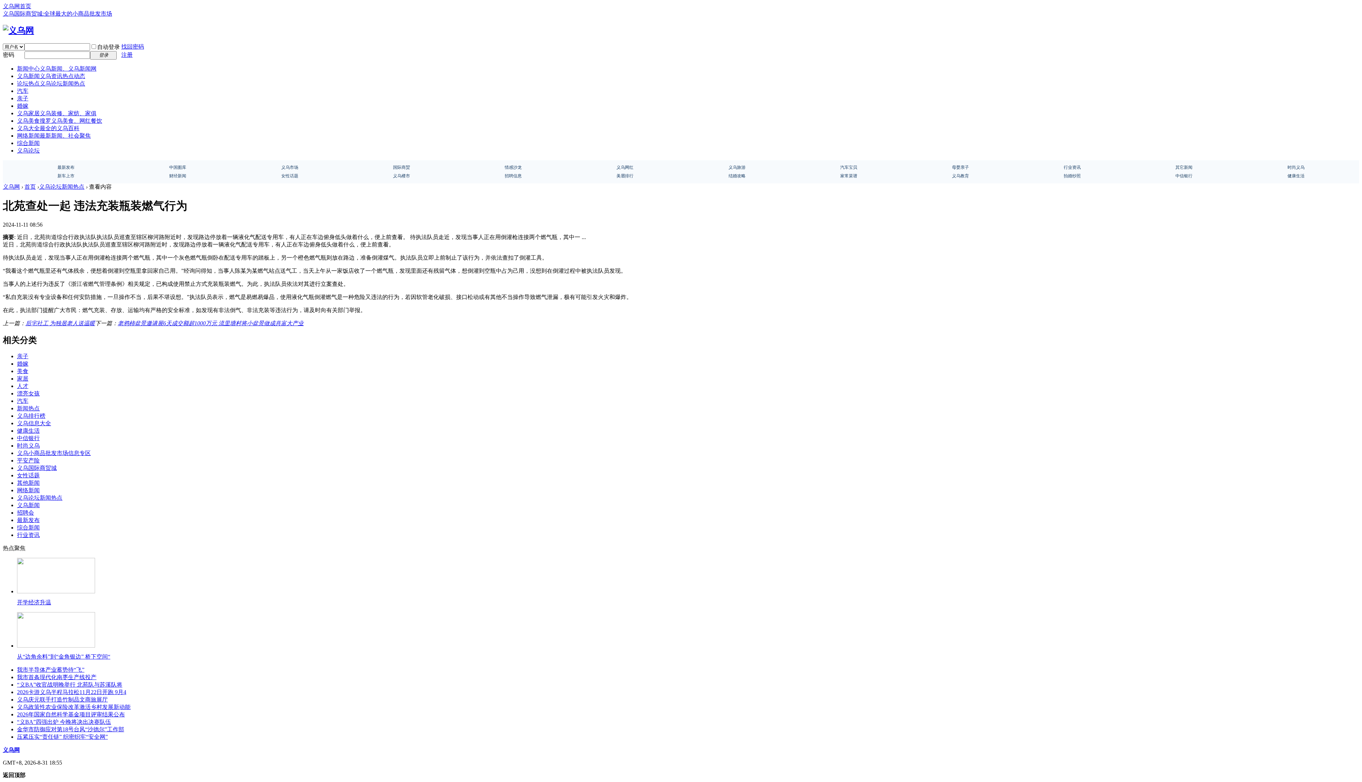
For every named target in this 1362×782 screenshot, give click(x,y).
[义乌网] (18, 30)
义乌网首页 (17, 6)
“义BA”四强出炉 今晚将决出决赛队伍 (64, 722)
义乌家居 (56, 113)
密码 (8, 55)
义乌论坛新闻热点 (61, 187)
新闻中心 (56, 69)
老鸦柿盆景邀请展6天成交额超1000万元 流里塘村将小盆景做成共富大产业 (211, 323)
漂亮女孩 (28, 393)
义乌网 (11, 187)
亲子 (22, 98)
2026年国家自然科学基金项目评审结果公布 (71, 714)
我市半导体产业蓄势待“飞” (50, 670)
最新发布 (28, 520)
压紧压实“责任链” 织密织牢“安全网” (62, 737)
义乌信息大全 (34, 423)
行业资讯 (28, 535)
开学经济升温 (34, 602)
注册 (127, 55)
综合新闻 (28, 143)
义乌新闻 (51, 76)
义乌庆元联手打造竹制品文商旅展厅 (62, 700)
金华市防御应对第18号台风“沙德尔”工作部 (70, 729)
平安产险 (28, 460)
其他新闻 (28, 483)
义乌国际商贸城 (37, 468)
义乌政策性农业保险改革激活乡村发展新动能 (74, 707)
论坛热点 (51, 84)
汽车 (22, 91)
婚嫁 (22, 106)
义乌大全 (48, 128)
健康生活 (28, 431)
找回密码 (132, 47)
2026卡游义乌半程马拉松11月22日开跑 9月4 (71, 692)
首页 (30, 187)
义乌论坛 (28, 151)
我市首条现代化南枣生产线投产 (56, 677)
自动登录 (108, 47)
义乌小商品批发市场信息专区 (54, 453)
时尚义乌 (28, 446)
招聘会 (25, 513)
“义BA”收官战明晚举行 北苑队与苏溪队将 (69, 685)
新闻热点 (28, 408)
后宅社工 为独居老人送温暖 (60, 323)
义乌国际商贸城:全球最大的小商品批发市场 (57, 14)
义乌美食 (59, 121)
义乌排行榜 (31, 416)
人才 (22, 386)
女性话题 (28, 475)
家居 (22, 379)
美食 (22, 371)
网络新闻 (54, 136)
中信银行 (28, 438)
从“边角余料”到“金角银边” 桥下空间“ (63, 657)
